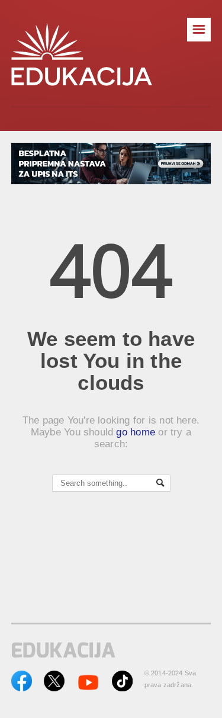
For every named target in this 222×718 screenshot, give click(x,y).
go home (135, 432)
